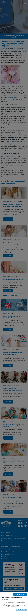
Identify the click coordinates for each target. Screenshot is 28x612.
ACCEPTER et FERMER (20, 594)
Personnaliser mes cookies (14, 604)
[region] (14, 602)
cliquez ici (17, 606)
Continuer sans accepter (21, 609)
